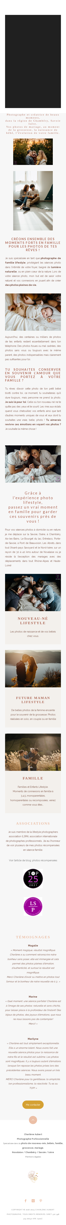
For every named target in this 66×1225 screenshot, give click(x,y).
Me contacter (33, 1104)
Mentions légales (33, 1157)
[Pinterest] (41, 1201)
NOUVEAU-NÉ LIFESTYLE (33, 620)
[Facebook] (25, 1201)
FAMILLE (33, 778)
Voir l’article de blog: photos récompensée (32, 860)
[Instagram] (33, 1201)
